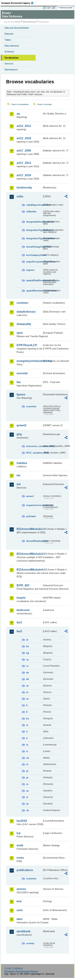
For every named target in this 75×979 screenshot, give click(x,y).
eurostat (22, 373)
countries (31, 406)
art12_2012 (24, 125)
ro (27, 784)
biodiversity (24, 187)
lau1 (19, 622)
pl (27, 771)
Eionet (18, 22)
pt (27, 777)
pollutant (31, 516)
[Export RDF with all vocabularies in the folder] (66, 197)
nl (27, 764)
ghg (19, 434)
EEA (19, 3)
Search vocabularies (20, 104)
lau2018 (22, 820)
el (27, 692)
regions (30, 270)
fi (27, 705)
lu (27, 744)
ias (18, 475)
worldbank (24, 931)
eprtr (20, 332)
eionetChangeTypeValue (34, 246)
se (27, 790)
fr (27, 712)
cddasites (31, 211)
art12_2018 (24, 138)
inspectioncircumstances (34, 505)
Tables (8, 40)
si (27, 797)
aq (18, 113)
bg (27, 653)
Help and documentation (17, 28)
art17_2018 (24, 175)
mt (27, 758)
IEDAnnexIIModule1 (29, 529)
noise (20, 857)
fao (19, 382)
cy (27, 659)
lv (27, 751)
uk (27, 810)
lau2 (19, 631)
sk (27, 803)
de (27, 672)
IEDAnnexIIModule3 (29, 553)
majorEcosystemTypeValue (34, 261)
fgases (21, 394)
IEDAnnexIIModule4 (29, 569)
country (30, 943)
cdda (20, 196)
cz (27, 666)
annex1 (30, 496)
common (22, 302)
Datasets (9, 33)
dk (27, 679)
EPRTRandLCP (27, 345)
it (27, 731)
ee (27, 685)
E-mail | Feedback (14, 968)
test (19, 901)
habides (22, 463)
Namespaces (11, 69)
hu (27, 718)
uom (19, 910)
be (27, 646)
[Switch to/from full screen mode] (54, 8)
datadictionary (26, 311)
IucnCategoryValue (34, 255)
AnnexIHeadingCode (34, 541)
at (27, 639)
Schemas (9, 51)
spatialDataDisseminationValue (34, 280)
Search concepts (44, 104)
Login (48, 8)
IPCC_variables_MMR (34, 452)
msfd (20, 845)
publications (25, 870)
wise (19, 919)
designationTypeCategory (34, 230)
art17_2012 (24, 162)
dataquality (24, 324)
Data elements (12, 45)
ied (19, 484)
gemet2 (21, 425)
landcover (23, 610)
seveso (21, 889)
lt (27, 738)
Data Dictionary (29, 22)
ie (27, 725)
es (27, 698)
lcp (19, 833)
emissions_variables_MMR (34, 446)
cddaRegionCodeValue (34, 205)
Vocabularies (11, 57)
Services (9, 63)
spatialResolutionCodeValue (34, 290)
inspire (21, 597)
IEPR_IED (23, 585)
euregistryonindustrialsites (29, 360)
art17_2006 (24, 150)
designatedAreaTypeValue (34, 221)
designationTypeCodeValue (34, 238)
